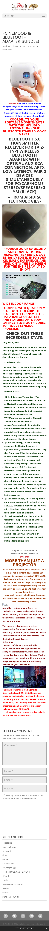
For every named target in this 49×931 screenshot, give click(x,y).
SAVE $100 (24, 557)
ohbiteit (8, 46)
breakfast (6, 851)
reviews (31, 46)
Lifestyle (6, 876)
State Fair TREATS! (10, 897)
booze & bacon (9, 847)
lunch (5, 880)
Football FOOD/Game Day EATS (16, 872)
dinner (5, 859)
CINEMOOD (13, 103)
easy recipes (8, 863)
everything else (9, 867)
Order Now (7, 642)
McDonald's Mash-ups (12, 884)
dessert (5, 855)
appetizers (7, 843)
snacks (5, 892)
